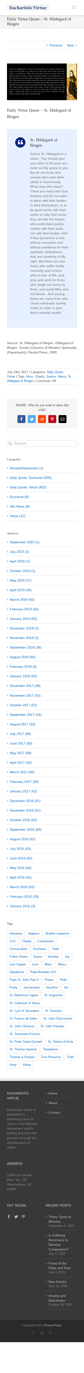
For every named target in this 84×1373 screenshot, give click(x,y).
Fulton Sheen (19, 956)
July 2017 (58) (20, 734)
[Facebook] (9, 1216)
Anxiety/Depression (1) (26, 468)
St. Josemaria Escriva (25, 1034)
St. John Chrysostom (57, 1018)
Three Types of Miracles (60, 1219)
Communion (46, 941)
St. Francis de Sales (23, 1018)
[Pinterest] (23, 1216)
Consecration (18, 949)
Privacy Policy (53, 1325)
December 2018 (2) (24, 628)
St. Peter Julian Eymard (26, 1041)
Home (53, 1093)
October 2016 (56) (23, 820)
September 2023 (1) (25, 542)
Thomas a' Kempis (22, 1057)
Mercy (62, 376)
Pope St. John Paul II (24, 979)
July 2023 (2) (19, 552)
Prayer (49, 979)
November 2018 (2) (24, 638)
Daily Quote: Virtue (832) (28, 487)
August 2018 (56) (22, 657)
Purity (14, 987)
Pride (63, 979)
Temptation (50, 1049)
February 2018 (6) (23, 666)
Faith (55, 949)
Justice (51, 376)
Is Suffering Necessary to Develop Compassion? (59, 1242)
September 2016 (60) (26, 829)
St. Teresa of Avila (60, 1041)
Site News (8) (20, 506)
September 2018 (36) (26, 647)
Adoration (16, 933)
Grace (38, 956)
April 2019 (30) (21, 590)
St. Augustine (53, 995)
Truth (70, 1057)
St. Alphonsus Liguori (24, 995)
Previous (56, 45)
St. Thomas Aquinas (23, 1049)
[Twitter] (16, 1216)
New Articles (57, 1282)
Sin (66, 987)
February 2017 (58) (24, 782)
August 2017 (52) (22, 724)
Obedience (17, 972)
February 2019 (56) (24, 609)
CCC (13, 941)
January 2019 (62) (23, 619)
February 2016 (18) (24, 896)
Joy (67, 956)
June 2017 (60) (21, 743)
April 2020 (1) (20, 561)
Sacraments (32, 987)
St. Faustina (53, 1011)
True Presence (51, 1057)
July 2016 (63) (20, 849)
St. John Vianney (52, 1026)
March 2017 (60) (22, 772)
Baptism (34, 933)
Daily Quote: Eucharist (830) (31, 478)
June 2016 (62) (21, 858)
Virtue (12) (17, 516)
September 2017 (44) (26, 715)
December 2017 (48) (25, 686)
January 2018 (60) (23, 676)
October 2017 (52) (23, 705)
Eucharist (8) (19, 497)
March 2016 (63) (22, 887)
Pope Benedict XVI (43, 972)
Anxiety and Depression (57, 1298)
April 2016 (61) (21, 877)
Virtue (27, 1064)
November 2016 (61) (25, 810)
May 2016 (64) (21, 868)
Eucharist (39, 949)
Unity (13, 1064)
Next (70, 45)
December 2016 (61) (25, 801)
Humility (53, 956)
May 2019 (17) (21, 580)
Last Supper (18, 964)
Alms (29, 376)
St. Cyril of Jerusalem (24, 1011)
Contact (54, 1112)
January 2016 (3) (22, 906)
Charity (39, 376)
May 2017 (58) (21, 753)
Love (35, 964)
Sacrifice (52, 987)
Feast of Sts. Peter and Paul (59, 1265)
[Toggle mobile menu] (74, 7)
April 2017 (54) (21, 762)
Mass (48, 964)
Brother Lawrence (57, 933)
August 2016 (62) (22, 839)
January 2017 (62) (23, 791)
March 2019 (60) (22, 599)
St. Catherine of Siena (24, 1003)
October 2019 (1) (22, 571)
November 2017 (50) (25, 695)
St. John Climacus (22, 1026)
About (53, 1103)
